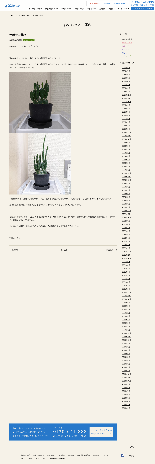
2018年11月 (126, 377)
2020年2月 (126, 326)
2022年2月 (126, 245)
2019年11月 (126, 337)
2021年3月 (126, 282)
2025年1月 (126, 129)
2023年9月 (126, 183)
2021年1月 (126, 289)
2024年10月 (126, 139)
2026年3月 (126, 85)
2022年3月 (126, 241)
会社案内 (71, 455)
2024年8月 (126, 146)
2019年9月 (126, 343)
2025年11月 (126, 98)
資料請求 (62, 455)
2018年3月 (126, 405)
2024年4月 (126, 160)
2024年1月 (126, 170)
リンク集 (105, 455)
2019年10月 (126, 340)
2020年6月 (126, 313)
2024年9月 (126, 143)
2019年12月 (126, 333)
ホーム (11, 15)
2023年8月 (126, 187)
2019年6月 (126, 354)
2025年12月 (126, 95)
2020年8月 (126, 306)
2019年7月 (126, 350)
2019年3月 (126, 364)
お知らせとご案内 (23, 15)
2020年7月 (126, 309)
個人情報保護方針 (83, 455)
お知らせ (125, 46)
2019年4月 (126, 360)
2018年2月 (126, 408)
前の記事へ (16, 250)
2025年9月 (126, 105)
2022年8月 (126, 224)
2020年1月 (126, 330)
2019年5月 (126, 357)
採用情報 (96, 455)
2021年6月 (126, 272)
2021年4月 (126, 279)
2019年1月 (126, 371)
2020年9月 (126, 303)
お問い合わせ (51, 455)
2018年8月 (126, 388)
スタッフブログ (128, 56)
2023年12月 (126, 173)
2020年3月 (126, 323)
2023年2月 (126, 207)
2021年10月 (126, 258)
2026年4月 (126, 81)
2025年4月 (126, 122)
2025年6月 (126, 115)
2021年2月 (126, 286)
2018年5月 (126, 398)
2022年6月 (126, 231)
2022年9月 (126, 221)
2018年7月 (126, 391)
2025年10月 (126, 102)
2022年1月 (126, 248)
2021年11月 (126, 255)
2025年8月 (126, 109)
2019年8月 (126, 347)
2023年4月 (126, 200)
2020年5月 (126, 316)
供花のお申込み (38, 455)
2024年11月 (126, 136)
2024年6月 (126, 153)
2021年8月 (126, 265)
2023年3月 (126, 204)
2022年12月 (126, 211)
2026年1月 (126, 91)
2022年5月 (126, 234)
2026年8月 (126, 68)
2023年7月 (126, 190)
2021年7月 (126, 269)
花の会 (30, 458)
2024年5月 (126, 156)
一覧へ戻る (63, 250)
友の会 (23, 458)
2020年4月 (126, 320)
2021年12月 (126, 251)
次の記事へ (110, 250)
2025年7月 (126, 112)
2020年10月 (126, 299)
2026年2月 (126, 88)
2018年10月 (126, 381)
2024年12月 (126, 132)
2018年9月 (126, 384)
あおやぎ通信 (127, 39)
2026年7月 (126, 71)
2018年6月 (126, 394)
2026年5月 (126, 78)
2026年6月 (126, 74)
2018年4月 (126, 401)
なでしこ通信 (127, 43)
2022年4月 (126, 238)
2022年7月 (126, 228)
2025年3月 (126, 126)
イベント (125, 49)
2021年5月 (126, 275)
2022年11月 (126, 214)
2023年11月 (126, 177)
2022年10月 (126, 217)
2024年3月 (126, 163)
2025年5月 (126, 119)
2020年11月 (126, 296)
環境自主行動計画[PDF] (56, 458)
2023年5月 (126, 197)
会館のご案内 (25, 455)
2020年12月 (126, 292)
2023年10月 (126, 180)
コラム (124, 53)
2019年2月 (126, 367)
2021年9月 (126, 262)
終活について (40, 458)
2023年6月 (126, 194)
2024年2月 (126, 166)
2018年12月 (126, 374)
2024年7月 (126, 149)
